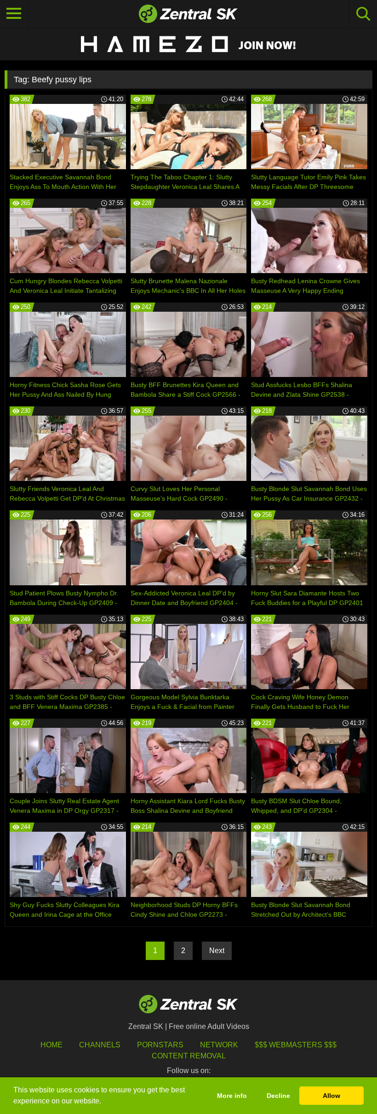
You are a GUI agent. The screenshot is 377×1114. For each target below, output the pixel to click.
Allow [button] (331, 1095)
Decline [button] (278, 1095)
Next (216, 950)
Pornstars (160, 1045)
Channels (99, 1045)
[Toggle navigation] (14, 14)
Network (219, 1045)
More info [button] (232, 1095)
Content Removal (189, 1056)
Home (51, 1045)
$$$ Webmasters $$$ (296, 1045)
